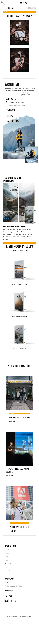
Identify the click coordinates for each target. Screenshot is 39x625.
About (6, 553)
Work (6, 556)
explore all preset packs (19, 251)
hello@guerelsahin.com (16, 105)
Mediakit (7, 564)
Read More (12, 421)
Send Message (10, 110)
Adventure (12, 413)
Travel (5, 12)
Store (6, 560)
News (6, 567)
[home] (3, 3)
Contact (7, 571)
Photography (13, 523)
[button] (36, 3)
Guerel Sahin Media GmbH (24, 616)
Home (6, 549)
